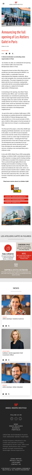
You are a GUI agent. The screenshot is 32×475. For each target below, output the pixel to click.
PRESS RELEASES (16, 426)
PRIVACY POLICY (16, 460)
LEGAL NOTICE (16, 458)
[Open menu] (3, 4)
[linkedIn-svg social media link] (12, 418)
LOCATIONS (16, 462)
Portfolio (16, 429)
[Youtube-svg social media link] (20, 418)
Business (16, 428)
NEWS (16, 424)
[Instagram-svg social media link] (16, 418)
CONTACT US (16, 464)
